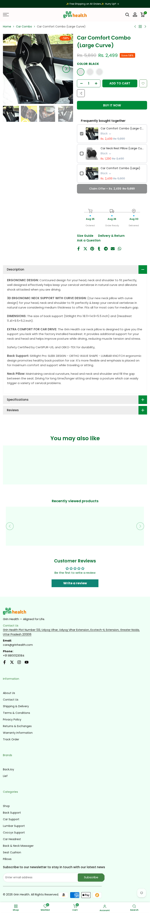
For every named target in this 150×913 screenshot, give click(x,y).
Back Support (12, 813)
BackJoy (8, 769)
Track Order (11, 739)
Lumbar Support (14, 826)
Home (7, 26)
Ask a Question (89, 240)
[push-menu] (6, 15)
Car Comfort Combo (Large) (120, 168)
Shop (6, 806)
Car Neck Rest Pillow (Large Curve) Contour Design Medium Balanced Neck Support (122, 148)
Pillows (7, 859)
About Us (9, 693)
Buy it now (112, 105)
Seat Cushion (12, 852)
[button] (143, 83)
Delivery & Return (111, 236)
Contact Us (10, 700)
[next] (66, 69)
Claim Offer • (112, 189)
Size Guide (85, 236)
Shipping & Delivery (16, 706)
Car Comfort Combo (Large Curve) (122, 128)
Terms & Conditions (16, 713)
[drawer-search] (127, 14)
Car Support (11, 819)
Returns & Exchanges (17, 726)
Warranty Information (18, 733)
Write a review (75, 583)
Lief (5, 776)
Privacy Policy (12, 719)
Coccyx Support (14, 832)
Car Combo (24, 26)
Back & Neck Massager (18, 846)
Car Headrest (12, 839)
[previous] (10, 69)
